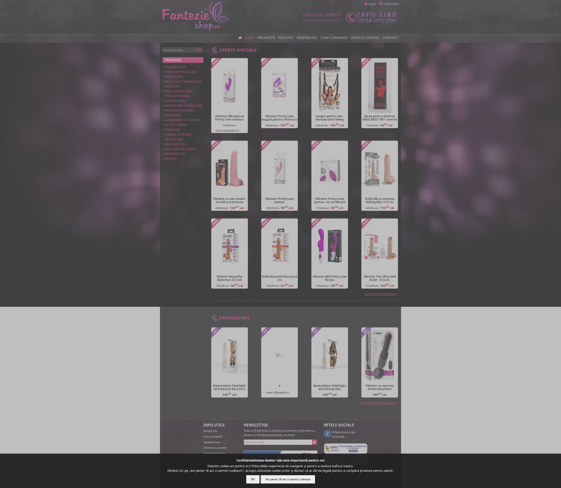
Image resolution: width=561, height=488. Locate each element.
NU (253, 479)
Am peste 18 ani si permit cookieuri (287, 479)
